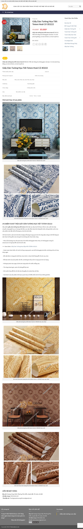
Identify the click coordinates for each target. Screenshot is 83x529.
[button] (4, 42)
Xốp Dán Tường (69, 46)
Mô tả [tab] (5, 58)
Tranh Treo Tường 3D (71, 37)
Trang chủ (34, 18)
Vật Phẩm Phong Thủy (71, 43)
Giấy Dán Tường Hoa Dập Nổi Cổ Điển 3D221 (24, 246)
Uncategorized (69, 40)
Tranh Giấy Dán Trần (70, 34)
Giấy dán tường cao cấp (68, 514)
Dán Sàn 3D (68, 23)
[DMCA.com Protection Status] (34, 522)
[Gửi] (80, 6)
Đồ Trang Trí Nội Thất (71, 26)
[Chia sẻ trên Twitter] (36, 44)
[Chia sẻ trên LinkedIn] (45, 44)
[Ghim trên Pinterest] (42, 44)
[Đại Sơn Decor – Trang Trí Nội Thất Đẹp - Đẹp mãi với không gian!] (6, 6)
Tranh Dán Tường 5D (70, 31)
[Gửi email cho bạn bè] (39, 44)
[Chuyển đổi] (80, 29)
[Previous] (5, 31)
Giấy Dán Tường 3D (70, 29)
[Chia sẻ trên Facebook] (33, 44)
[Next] (27, 31)
